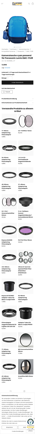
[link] (18, 430)
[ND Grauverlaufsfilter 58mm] (25, 340)
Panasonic (20, 51)
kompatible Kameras (8, 51)
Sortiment (13, 49)
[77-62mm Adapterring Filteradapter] (9, 340)
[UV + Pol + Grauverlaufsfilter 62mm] (9, 201)
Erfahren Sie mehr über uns (9, 423)
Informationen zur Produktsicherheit (14, 103)
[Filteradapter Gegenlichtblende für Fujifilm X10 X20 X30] (9, 313)
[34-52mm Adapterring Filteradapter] (9, 148)
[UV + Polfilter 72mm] (25, 121)
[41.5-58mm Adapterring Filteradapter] (9, 257)
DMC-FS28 (29, 51)
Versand (7, 68)
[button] (17, 3)
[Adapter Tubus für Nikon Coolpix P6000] (25, 313)
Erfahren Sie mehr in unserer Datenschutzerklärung (16, 421)
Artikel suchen (10, 393)
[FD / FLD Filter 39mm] (25, 230)
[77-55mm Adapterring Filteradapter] (9, 121)
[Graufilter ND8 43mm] (25, 366)
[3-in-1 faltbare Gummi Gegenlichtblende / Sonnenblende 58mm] (25, 201)
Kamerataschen (24, 49)
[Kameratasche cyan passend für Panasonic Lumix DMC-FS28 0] (17, 30)
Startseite (5, 49)
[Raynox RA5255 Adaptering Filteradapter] (9, 230)
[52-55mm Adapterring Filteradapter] (25, 286)
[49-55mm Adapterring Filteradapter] (9, 175)
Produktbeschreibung (9, 99)
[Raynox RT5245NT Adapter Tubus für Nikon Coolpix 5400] (9, 286)
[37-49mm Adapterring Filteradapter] (25, 175)
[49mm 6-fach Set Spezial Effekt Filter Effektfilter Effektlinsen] (25, 257)
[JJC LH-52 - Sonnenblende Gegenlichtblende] (25, 148)
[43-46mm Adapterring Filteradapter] (9, 366)
